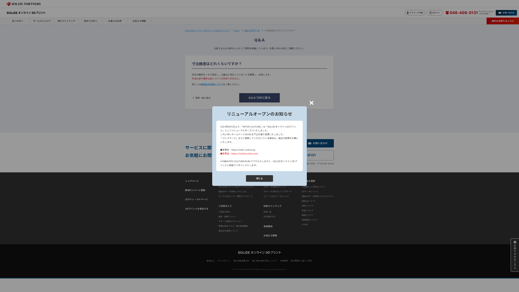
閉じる (259, 178)
